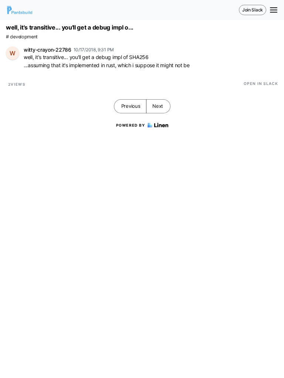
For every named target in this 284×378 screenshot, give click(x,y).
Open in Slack (261, 83)
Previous (131, 106)
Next (157, 106)
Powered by (130, 125)
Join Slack (252, 10)
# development (22, 36)
